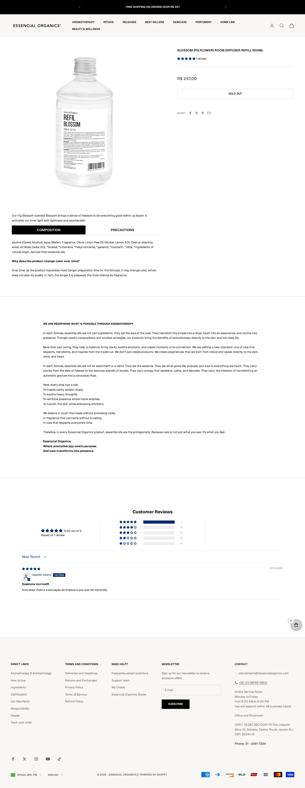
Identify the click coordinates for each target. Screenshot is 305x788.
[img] (31, 569)
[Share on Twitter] (196, 113)
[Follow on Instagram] (36, 759)
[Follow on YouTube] (48, 759)
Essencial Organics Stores (129, 694)
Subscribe (175, 704)
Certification (19, 694)
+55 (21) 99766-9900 (253, 683)
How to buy (18, 680)
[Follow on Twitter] (24, 759)
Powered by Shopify (153, 774)
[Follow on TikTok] (59, 759)
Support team (121, 680)
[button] (186, 59)
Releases (129, 22)
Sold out (235, 93)
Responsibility (20, 708)
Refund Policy (74, 701)
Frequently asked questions (130, 673)
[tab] (49, 230)
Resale (15, 715)
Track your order (21, 722)
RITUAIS (108, 22)
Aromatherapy (83, 22)
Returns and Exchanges (81, 680)
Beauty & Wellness (86, 29)
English (53, 774)
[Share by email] (209, 113)
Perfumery (203, 22)
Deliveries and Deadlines (81, 673)
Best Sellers (154, 22)
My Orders (118, 687)
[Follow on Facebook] (13, 759)
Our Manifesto (20, 701)
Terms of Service (76, 694)
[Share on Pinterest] (203, 113)
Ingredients (18, 687)
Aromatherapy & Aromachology (31, 673)
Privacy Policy (74, 687)
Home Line (227, 22)
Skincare (180, 22)
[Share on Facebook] (190, 113)
